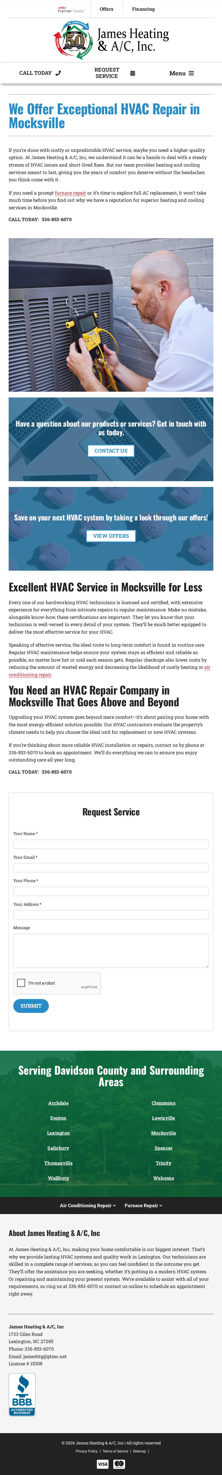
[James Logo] (111, 23)
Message (21, 927)
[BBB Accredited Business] (22, 1375)
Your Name (25, 833)
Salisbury (58, 1148)
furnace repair (70, 193)
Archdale (58, 1103)
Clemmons (163, 1103)
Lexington (58, 1133)
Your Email (25, 857)
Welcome (163, 1178)
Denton (58, 1118)
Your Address (27, 904)
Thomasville (58, 1163)
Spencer (164, 1148)
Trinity (164, 1163)
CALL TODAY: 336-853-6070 (40, 219)
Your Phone (25, 880)
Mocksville (163, 1133)
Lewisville (163, 1118)
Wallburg (58, 1178)
